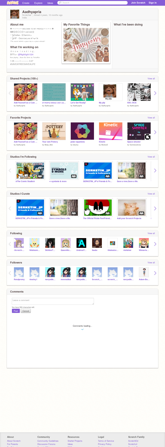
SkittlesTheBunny (50, 250)
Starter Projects (75, 440)
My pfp (102, 102)
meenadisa (66, 279)
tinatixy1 (33, 279)
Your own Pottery (50, 141)
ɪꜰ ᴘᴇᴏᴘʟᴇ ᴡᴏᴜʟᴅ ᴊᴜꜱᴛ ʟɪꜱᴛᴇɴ (54, 102)
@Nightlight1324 (25, 54)
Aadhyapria (20, 105)
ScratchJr (132, 444)
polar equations (78, 141)
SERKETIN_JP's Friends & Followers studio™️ (97, 181)
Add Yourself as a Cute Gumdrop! (25, 102)
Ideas (50, 3)
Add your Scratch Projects (129, 218)
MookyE (104, 144)
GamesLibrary (135, 144)
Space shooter (134, 141)
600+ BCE (131, 102)
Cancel (26, 310)
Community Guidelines (47, 440)
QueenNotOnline (66, 250)
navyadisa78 (50, 279)
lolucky (75, 144)
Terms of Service (106, 440)
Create (25, 3)
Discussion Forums (46, 444)
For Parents (12, 444)
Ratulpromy (19, 279)
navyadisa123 (81, 279)
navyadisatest (128, 279)
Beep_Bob (49, 144)
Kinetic (102, 141)
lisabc (94, 250)
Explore (38, 3)
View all (151, 78)
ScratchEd (133, 440)
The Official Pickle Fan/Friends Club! (97, 218)
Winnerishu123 (144, 250)
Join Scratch (138, 2)
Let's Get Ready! (78, 102)
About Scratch (13, 440)
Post (16, 310)
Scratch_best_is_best (97, 279)
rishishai (127, 250)
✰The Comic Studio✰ (25, 181)
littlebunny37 (34, 250)
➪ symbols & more (58, 181)
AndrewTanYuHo (81, 250)
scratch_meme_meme (113, 279)
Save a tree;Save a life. (127, 181)
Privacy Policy (105, 444)
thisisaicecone (113, 250)
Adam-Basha (144, 279)
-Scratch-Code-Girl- (19, 250)
